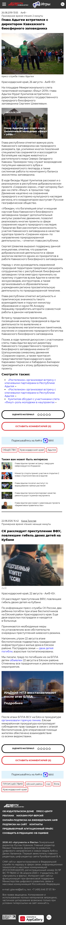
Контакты (36, 824)
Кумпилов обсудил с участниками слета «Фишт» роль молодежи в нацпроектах (32, 401)
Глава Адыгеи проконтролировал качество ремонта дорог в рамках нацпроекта (35, 494)
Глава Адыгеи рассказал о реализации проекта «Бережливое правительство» (37, 504)
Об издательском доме (18, 811)
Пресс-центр (44, 811)
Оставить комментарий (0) (33, 426)
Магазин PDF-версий (29, 815)
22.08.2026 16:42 (10, 521)
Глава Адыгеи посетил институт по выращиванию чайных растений (31, 484)
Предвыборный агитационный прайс (27, 828)
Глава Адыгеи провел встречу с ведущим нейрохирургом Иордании (34, 464)
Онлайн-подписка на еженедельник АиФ (30, 820)
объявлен (16, 660)
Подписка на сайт (14, 824)
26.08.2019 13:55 (10, 12)
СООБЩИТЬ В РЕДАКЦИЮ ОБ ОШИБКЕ (25, 833)
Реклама (8, 815)
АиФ (4, 587)
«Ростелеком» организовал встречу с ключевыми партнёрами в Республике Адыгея (30, 383)
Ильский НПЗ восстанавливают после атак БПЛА (30, 694)
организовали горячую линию (21, 720)
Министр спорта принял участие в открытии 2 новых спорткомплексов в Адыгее (37, 474)
